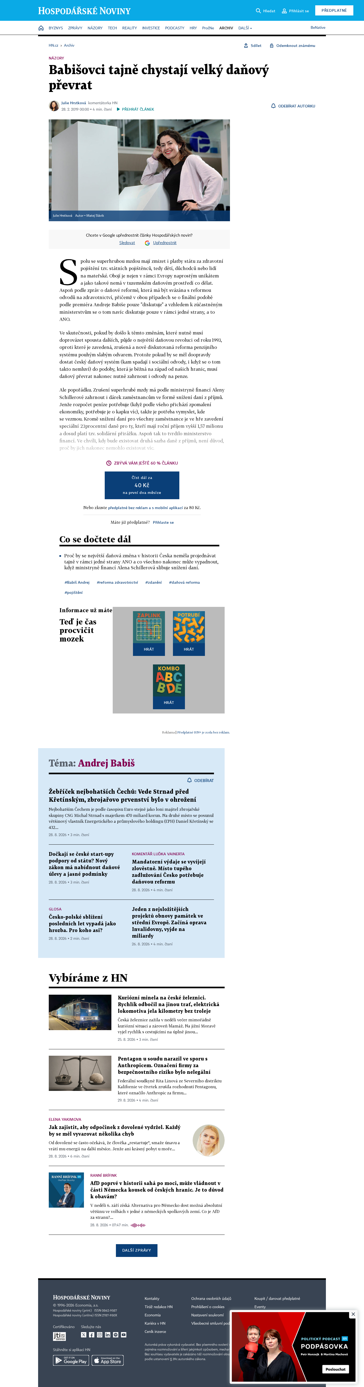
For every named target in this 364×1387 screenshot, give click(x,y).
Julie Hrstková (74, 102)
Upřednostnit (165, 243)
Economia (153, 1315)
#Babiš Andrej (77, 582)
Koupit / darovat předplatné (277, 1299)
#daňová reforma (184, 582)
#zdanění (153, 582)
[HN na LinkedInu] (107, 1334)
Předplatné (334, 10)
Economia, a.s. (86, 1305)
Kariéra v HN (155, 1323)
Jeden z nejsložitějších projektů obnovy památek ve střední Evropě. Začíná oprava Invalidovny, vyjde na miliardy (169, 922)
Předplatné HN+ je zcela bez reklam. (203, 732)
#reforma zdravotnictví (117, 582)
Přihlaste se (163, 522)
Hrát (149, 649)
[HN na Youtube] (123, 1334)
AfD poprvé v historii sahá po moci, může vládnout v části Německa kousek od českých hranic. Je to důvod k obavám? (157, 1190)
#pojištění (74, 592)
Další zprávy (136, 1250)
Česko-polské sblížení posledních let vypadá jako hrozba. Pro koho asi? (82, 924)
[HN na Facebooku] (91, 1334)
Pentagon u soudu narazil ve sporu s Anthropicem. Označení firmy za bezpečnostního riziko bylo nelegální (164, 1066)
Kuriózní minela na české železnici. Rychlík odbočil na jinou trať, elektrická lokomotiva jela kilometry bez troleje (168, 1005)
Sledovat (127, 243)
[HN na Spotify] (115, 1334)
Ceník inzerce (155, 1332)
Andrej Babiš (106, 763)
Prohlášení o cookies (207, 1307)
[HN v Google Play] (71, 1360)
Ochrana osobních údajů (211, 1299)
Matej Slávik (95, 215)
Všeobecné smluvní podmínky (215, 1323)
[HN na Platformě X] (83, 1334)
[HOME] (41, 28)
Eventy (260, 1307)
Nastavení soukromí (207, 1315)
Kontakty (152, 1299)
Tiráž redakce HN (159, 1307)
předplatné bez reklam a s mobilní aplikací (145, 507)
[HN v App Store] (108, 1360)
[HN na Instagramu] (99, 1334)
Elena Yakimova (65, 1119)
